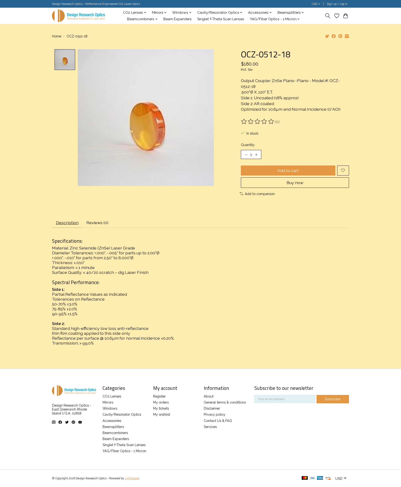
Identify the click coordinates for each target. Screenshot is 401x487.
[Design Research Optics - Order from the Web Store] (78, 15)
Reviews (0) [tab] (97, 222)
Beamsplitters (113, 427)
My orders (161, 402)
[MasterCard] (305, 478)
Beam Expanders (177, 19)
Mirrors (108, 402)
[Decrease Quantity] (246, 154)
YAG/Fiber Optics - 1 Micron (124, 451)
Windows (110, 408)
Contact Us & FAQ (218, 421)
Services (210, 427)
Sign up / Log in (337, 4)
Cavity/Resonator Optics (122, 414)
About (208, 396)
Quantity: (248, 145)
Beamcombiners (115, 433)
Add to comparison (260, 194)
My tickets (161, 408)
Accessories (112, 421)
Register (159, 396)
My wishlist (161, 414)
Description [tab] (67, 222)
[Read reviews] (258, 122)
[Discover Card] (328, 478)
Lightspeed (132, 478)
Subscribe (332, 399)
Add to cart (288, 170)
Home (56, 36)
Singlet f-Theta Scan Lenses (220, 19)
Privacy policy (214, 414)
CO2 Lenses (112, 396)
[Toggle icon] (327, 16)
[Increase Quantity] (256, 154)
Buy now (295, 182)
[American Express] (320, 478)
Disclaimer (212, 408)
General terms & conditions (225, 402)
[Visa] (312, 478)
